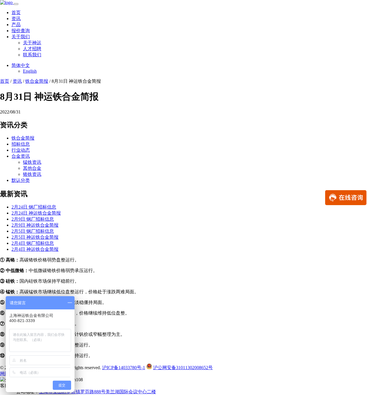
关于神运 (32, 42)
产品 (16, 24)
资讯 (16, 18)
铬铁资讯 (32, 174)
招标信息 (20, 144)
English (30, 71)
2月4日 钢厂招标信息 (32, 243)
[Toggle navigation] (16, 4)
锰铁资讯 (32, 162)
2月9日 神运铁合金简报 (34, 225)
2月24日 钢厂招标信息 (33, 207)
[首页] (7, 2)
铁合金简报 (36, 81)
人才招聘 (32, 48)
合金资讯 (20, 156)
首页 (16, 12)
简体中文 (20, 65)
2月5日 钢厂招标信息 (32, 231)
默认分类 (20, 180)
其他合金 (32, 168)
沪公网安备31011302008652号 (183, 367)
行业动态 (20, 150)
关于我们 (20, 36)
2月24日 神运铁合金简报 (36, 213)
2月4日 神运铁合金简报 (34, 249)
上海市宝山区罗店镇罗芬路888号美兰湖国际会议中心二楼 (97, 391)
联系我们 (32, 54)
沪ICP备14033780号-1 (123, 367)
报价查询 (20, 30)
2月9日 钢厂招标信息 (32, 219)
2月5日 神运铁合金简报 (34, 237)
